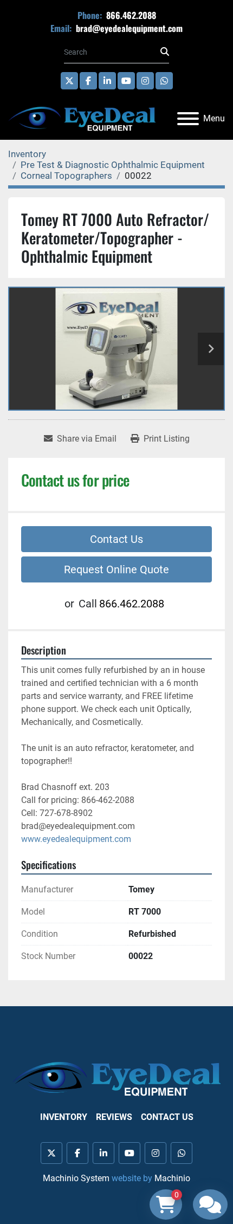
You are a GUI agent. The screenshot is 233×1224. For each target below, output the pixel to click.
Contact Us (116, 539)
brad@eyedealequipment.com (128, 28)
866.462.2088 (130, 15)
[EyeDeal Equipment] (116, 1078)
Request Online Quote (116, 569)
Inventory (63, 1117)
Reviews (114, 1117)
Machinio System (76, 1178)
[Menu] (188, 118)
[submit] (164, 52)
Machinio (172, 1178)
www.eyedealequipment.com (76, 839)
